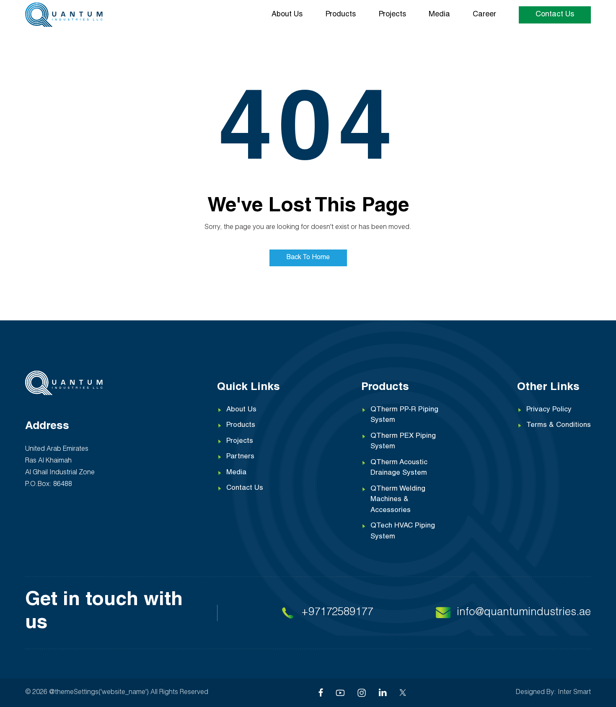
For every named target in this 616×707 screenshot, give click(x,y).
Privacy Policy (549, 409)
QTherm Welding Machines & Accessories (397, 500)
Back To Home (308, 258)
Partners (240, 456)
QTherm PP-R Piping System (404, 415)
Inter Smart (574, 692)
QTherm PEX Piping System (403, 442)
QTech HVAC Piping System (402, 531)
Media (439, 14)
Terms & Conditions (558, 425)
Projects (392, 14)
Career (484, 14)
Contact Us (555, 14)
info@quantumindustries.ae (524, 612)
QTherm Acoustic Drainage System (398, 468)
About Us (287, 14)
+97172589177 (337, 612)
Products (340, 14)
